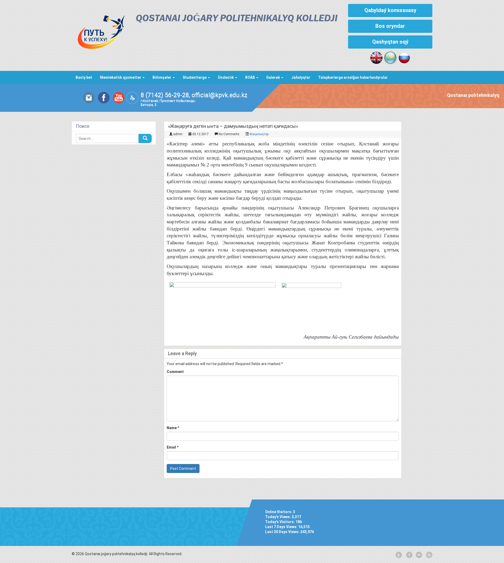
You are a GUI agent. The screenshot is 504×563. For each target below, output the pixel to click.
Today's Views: (278, 517)
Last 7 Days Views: (281, 527)
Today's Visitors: (280, 522)
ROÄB (250, 77)
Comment (175, 372)
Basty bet (84, 77)
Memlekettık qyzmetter (121, 77)
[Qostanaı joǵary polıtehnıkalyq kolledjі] (98, 30)
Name (173, 428)
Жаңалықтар (259, 134)
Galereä (273, 77)
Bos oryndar (390, 26)
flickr (419, 555)
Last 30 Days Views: (282, 532)
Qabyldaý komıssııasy (390, 10)
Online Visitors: (279, 512)
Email (172, 447)
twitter (399, 555)
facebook (409, 555)
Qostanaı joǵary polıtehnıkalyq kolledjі (237, 19)
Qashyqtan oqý (390, 42)
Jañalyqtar (300, 77)
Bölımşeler (162, 77)
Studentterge (195, 77)
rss (429, 555)
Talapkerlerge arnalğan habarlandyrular (353, 77)
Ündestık (226, 77)
